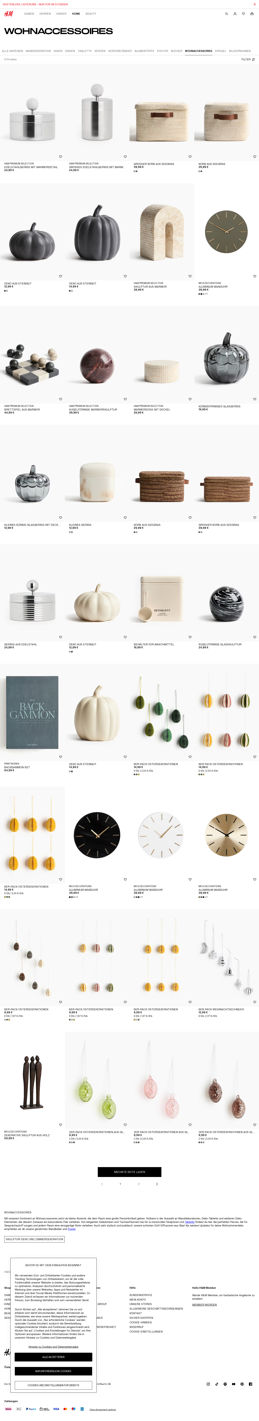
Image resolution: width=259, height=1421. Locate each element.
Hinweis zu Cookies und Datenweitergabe (53, 1346)
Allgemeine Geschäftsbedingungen (156, 1308)
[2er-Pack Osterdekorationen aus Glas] (97, 1080)
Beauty (91, 13)
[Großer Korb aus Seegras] (162, 112)
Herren (45, 13)
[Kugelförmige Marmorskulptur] (97, 354)
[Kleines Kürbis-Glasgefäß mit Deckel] (32, 473)
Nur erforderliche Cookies (53, 1371)
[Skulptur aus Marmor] (162, 232)
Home (76, 13)
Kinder (61, 13)
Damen (29, 13)
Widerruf (137, 1326)
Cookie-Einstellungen (146, 1331)
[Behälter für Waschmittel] (162, 592)
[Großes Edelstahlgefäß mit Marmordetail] (97, 112)
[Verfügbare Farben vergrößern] (136, 171)
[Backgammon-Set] (32, 712)
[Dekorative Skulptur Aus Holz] (32, 1080)
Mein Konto (138, 1299)
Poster (72, 1228)
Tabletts (190, 1221)
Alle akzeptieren (53, 1357)
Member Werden (204, 1304)
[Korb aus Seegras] (162, 473)
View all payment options (103, 1409)
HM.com (9, 1271)
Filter (246, 59)
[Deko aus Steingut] (32, 232)
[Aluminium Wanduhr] (97, 835)
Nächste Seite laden (129, 1171)
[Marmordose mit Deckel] (162, 354)
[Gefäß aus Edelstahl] (32, 592)
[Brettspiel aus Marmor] (32, 354)
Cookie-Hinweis (141, 1322)
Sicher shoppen (141, 1317)
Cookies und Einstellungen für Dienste (53, 1385)
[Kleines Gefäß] (97, 473)
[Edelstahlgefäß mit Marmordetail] (32, 112)
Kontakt (136, 1313)
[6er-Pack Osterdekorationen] (162, 712)
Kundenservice (141, 1295)
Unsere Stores (141, 1304)
